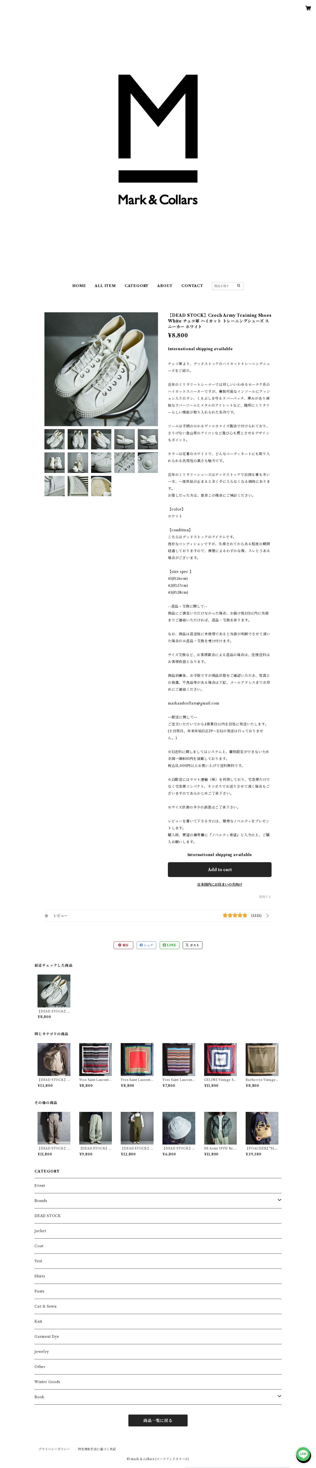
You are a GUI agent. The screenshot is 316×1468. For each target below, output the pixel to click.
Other (40, 1367)
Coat (39, 1246)
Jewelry (42, 1351)
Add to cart (220, 869)
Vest (38, 1261)
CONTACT (192, 286)
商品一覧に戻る (158, 1420)
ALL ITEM (105, 286)
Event (40, 1185)
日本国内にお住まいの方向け (219, 884)
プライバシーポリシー (54, 1449)
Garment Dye (47, 1336)
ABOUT (165, 286)
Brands (41, 1201)
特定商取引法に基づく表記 (97, 1449)
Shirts (40, 1276)
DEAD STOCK (48, 1216)
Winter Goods (47, 1382)
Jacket (40, 1231)
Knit (38, 1321)
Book (39, 1397)
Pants (39, 1291)
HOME (79, 286)
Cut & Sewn (46, 1306)
